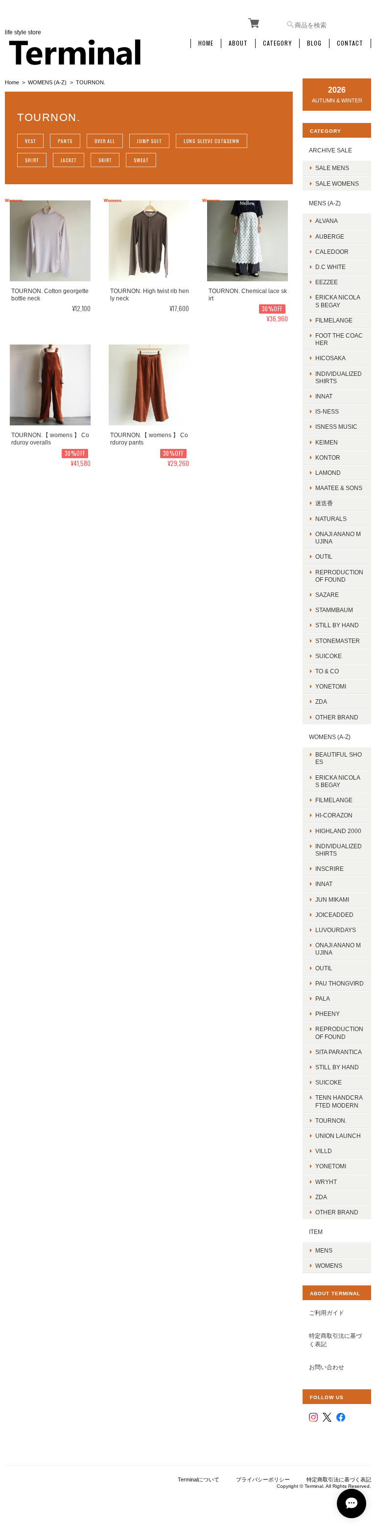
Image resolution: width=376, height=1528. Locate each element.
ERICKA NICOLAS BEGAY (337, 301)
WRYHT (326, 1182)
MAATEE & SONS (338, 488)
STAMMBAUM (334, 610)
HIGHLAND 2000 (338, 831)
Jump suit (149, 141)
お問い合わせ (326, 1367)
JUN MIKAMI (332, 899)
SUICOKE (328, 656)
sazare (327, 594)
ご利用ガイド (326, 1312)
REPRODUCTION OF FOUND (339, 576)
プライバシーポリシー (263, 1479)
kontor (327, 457)
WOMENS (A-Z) (47, 82)
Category (277, 43)
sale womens (337, 183)
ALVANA (326, 221)
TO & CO (327, 671)
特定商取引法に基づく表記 (335, 1340)
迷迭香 (324, 503)
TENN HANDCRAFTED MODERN (339, 1101)
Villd (323, 1151)
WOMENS (328, 1265)
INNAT (323, 396)
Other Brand (336, 717)
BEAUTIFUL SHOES (338, 758)
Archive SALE (330, 150)
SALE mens (332, 168)
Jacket (68, 160)
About (238, 43)
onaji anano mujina (338, 537)
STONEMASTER (337, 641)
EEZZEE (326, 282)
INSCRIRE (329, 868)
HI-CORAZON (333, 815)
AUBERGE (329, 236)
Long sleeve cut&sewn (211, 141)
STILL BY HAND (337, 1067)
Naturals (331, 519)
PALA (322, 998)
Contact (350, 43)
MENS (323, 1250)
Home (205, 43)
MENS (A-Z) (325, 203)
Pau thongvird (339, 983)
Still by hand (337, 625)
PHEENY (327, 1013)
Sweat (141, 160)
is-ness (327, 411)
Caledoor (332, 251)
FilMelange (333, 320)
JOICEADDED (334, 915)
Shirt (32, 160)
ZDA (321, 701)
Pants (65, 141)
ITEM (316, 1232)
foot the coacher (339, 339)
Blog (314, 43)
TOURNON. (331, 1120)
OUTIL (323, 556)
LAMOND (328, 472)
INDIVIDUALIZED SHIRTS (338, 377)
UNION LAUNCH (338, 1136)
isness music (336, 426)
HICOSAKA (330, 358)
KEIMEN (326, 442)
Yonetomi (330, 686)
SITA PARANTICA (338, 1052)
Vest (30, 141)
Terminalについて (198, 1479)
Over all (104, 141)
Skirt (105, 160)
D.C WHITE (330, 267)
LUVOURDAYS (335, 930)
